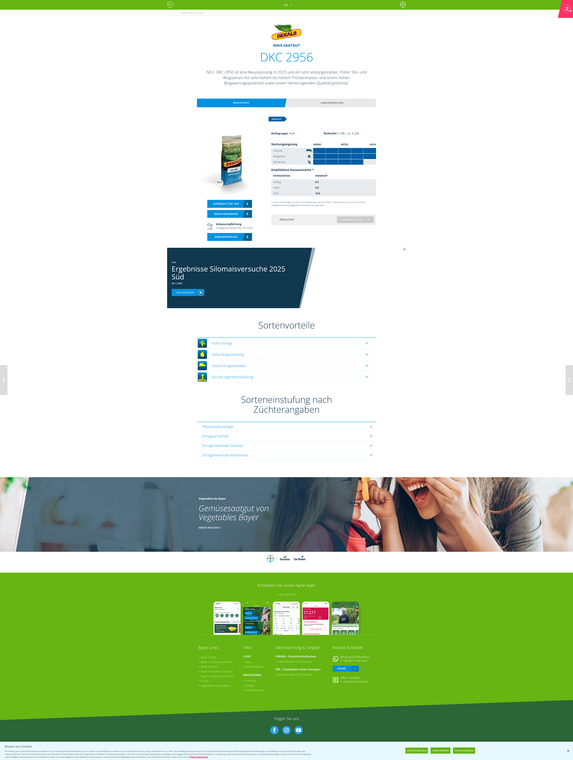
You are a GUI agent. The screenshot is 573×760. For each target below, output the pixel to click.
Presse (205, 681)
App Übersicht (287, 594)
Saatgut (250, 685)
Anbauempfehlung (332, 102)
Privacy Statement (199, 757)
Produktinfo (241, 102)
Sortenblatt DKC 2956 (226, 203)
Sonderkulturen (255, 690)
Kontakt (341, 668)
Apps (248, 662)
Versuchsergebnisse (226, 214)
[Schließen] (568, 750)
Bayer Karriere (209, 666)
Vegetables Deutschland (215, 685)
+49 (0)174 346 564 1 (355, 660)
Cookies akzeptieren (464, 750)
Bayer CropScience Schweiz (217, 676)
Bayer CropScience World (216, 662)
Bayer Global (208, 657)
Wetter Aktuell (254, 666)
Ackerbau (251, 680)
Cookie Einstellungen (416, 750)
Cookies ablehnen (440, 750)
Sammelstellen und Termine (295, 661)
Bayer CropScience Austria (217, 671)
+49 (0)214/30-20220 (355, 681)
